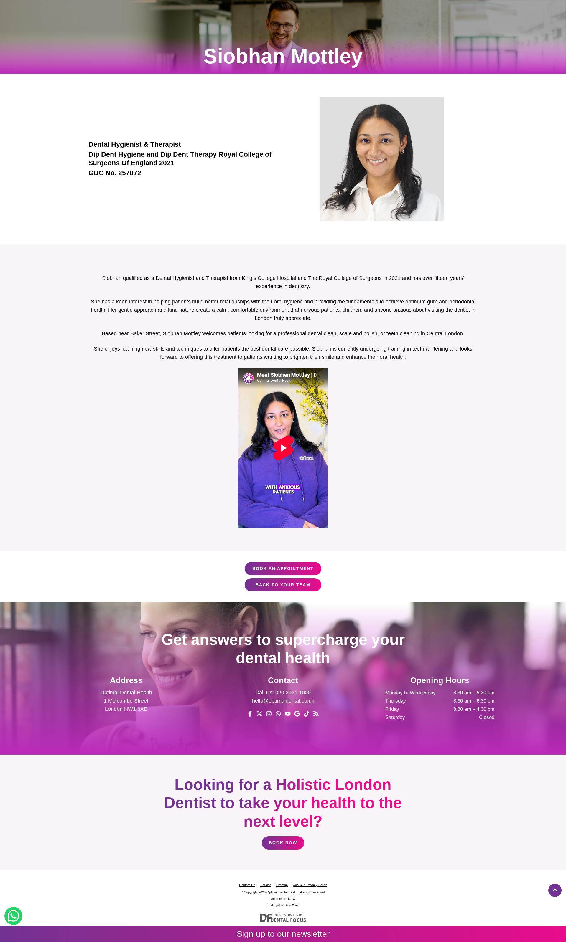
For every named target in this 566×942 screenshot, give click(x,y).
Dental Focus (288, 920)
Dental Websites (284, 915)
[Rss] (316, 714)
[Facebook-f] (250, 714)
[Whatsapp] (278, 714)
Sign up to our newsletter (283, 933)
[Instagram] (269, 714)
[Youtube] (288, 714)
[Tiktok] (307, 714)
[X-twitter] (259, 714)
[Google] (297, 714)
